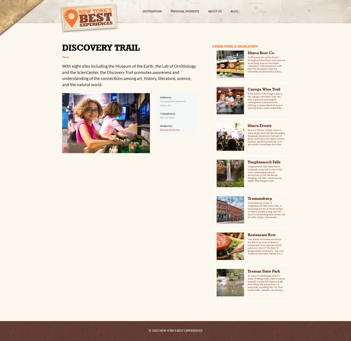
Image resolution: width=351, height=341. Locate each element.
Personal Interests (185, 11)
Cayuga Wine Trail (264, 89)
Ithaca (65, 57)
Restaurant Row (262, 235)
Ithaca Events (259, 125)
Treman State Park (264, 271)
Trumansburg (260, 198)
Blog (234, 11)
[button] (152, 11)
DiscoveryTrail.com (170, 130)
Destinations (152, 11)
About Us (215, 11)
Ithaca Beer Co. (261, 52)
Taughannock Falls (264, 162)
